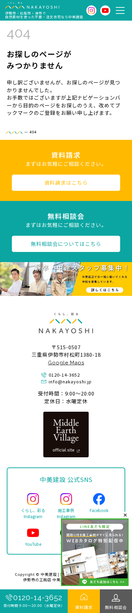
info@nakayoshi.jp (70, 381)
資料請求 (84, 607)
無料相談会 (116, 607)
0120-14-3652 (37, 597)
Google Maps (66, 363)
